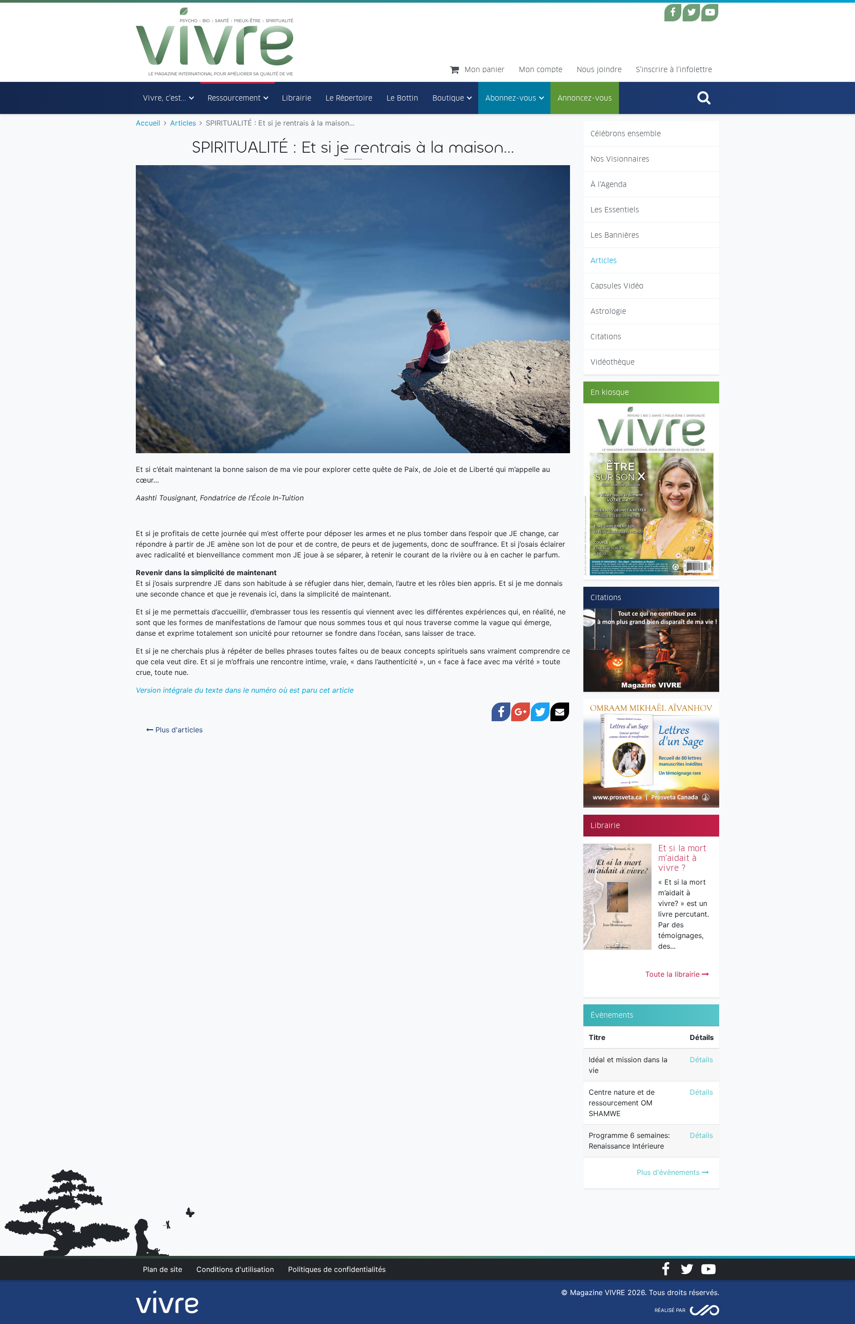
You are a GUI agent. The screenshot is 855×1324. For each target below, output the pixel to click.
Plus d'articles (178, 729)
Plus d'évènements (669, 1172)
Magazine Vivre (215, 42)
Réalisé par (670, 1310)
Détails (701, 1059)
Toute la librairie (673, 974)
